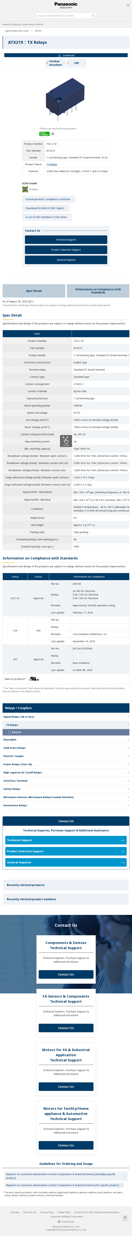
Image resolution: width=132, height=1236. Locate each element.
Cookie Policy (63, 1212)
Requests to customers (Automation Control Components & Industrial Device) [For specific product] (62, 1185)
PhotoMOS (9, 739)
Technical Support (66, 239)
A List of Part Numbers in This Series (46, 217)
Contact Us (66, 974)
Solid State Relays (14, 747)
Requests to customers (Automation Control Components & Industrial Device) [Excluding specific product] (60, 1176)
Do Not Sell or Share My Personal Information (96, 1212)
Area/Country (67, 1221)
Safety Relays (11, 789)
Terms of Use (29, 1212)
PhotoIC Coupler (13, 756)
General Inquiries (66, 259)
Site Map (14, 1212)
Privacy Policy (46, 1212)
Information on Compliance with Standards (98, 290)
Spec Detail (34, 291)
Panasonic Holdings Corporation (67, 1217)
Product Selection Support (66, 249)
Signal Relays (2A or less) (17, 30)
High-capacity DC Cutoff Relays (22, 772)
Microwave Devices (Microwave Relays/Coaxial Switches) (38, 797)
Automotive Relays (15, 805)
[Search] (93, 15)
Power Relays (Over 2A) (17, 764)
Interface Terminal (15, 780)
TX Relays (51, 164)
